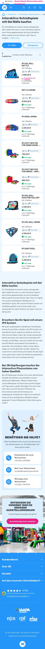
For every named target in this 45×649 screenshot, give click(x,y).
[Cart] (40, 7)
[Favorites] (35, 7)
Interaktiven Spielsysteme (29, 14)
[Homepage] (4, 7)
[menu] (11, 7)
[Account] (29, 7)
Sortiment (12, 14)
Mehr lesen (15, 38)
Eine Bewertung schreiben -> (18, 596)
